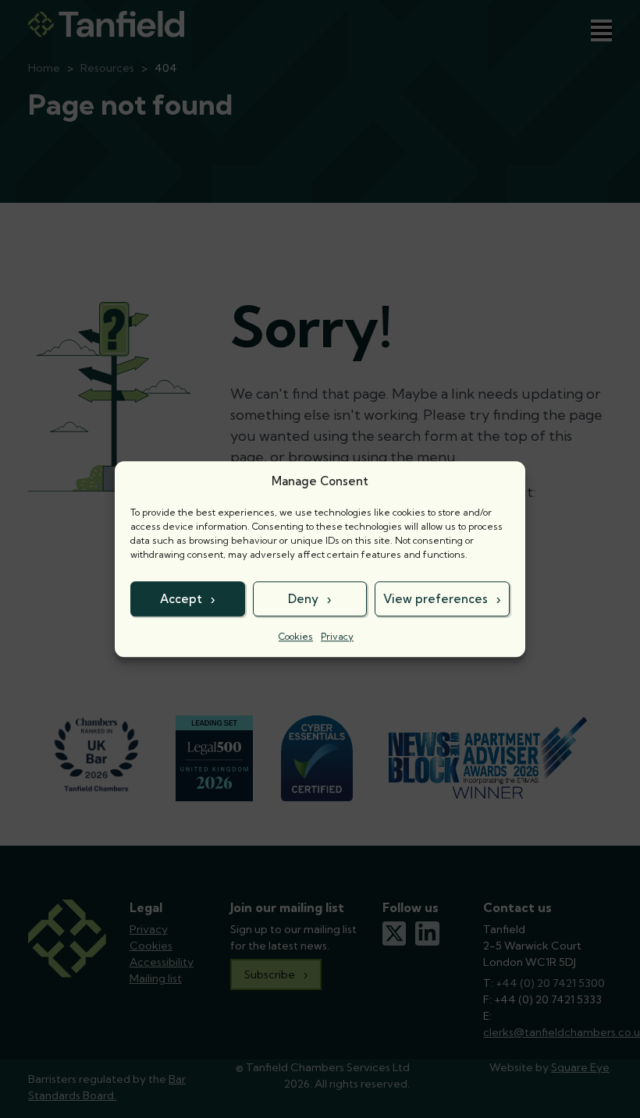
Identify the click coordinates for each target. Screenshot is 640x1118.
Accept (181, 598)
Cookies (296, 636)
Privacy (337, 636)
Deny (303, 598)
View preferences (435, 598)
